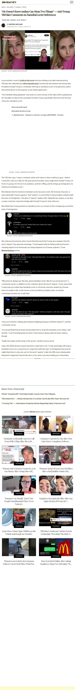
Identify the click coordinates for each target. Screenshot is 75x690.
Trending (18, 7)
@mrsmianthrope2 (30, 83)
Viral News (10, 7)
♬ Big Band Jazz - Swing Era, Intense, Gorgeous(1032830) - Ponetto (38, 115)
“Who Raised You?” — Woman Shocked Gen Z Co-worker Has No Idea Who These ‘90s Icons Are (35, 399)
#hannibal (15, 111)
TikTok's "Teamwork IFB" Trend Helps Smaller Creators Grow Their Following (28, 394)
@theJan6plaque (8, 250)
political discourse (27, 80)
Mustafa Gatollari (16, 24)
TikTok (24, 7)
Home (3, 7)
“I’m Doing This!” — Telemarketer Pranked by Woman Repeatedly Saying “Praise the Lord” (33, 403)
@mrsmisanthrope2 (19, 107)
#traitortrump (25, 111)
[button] (72, 2)
